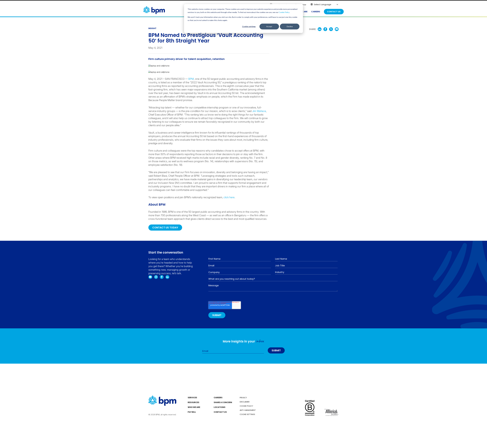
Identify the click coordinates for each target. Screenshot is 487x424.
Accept (269, 26)
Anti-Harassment (248, 410)
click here (229, 197)
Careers (218, 397)
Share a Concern (223, 402)
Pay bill (192, 412)
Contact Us (220, 412)
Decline (290, 26)
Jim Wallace (259, 111)
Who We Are (194, 407)
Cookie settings (249, 26)
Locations (219, 407)
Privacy (243, 397)
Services (192, 397)
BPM (191, 78)
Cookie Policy (284, 12)
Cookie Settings (247, 414)
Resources (193, 402)
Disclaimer (244, 402)
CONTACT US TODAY (165, 227)
